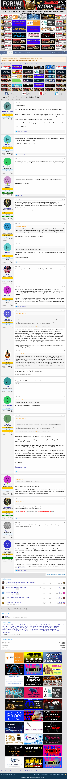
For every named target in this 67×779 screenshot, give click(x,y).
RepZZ (7, 604)
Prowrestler (35, 624)
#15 (64, 476)
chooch (62, 624)
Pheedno (24, 624)
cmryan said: (19, 353)
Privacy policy (53, 774)
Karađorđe (4, 624)
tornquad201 (59, 598)
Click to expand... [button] (40, 326)
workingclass (53, 624)
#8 (64, 266)
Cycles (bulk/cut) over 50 (13, 602)
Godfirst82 (46, 630)
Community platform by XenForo (33, 777)
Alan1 (27, 629)
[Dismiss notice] (64, 59)
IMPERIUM (45, 626)
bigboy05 (51, 626)
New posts (3, 54)
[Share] (63, 103)
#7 (64, 243)
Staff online (5, 613)
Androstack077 (20, 626)
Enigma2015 (24, 630)
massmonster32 (17, 624)
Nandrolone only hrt (12, 592)
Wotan (7, 589)
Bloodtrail (14, 629)
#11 (64, 350)
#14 (64, 415)
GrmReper (8, 626)
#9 (64, 286)
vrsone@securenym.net (20, 465)
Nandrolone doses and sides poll (16, 587)
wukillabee (40, 627)
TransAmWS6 (53, 627)
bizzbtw (7, 583)
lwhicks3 (38, 629)
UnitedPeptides (32, 626)
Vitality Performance (27, 627)
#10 (64, 310)
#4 (64, 177)
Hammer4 (41, 630)
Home (3, 52)
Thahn (11, 627)
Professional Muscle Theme (9, 774)
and (22, 131)
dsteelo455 (13, 626)
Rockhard (60, 588)
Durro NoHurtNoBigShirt (44, 624)
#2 (64, 136)
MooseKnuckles (21, 629)
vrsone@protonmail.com (20, 467)
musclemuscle (32, 629)
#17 (64, 522)
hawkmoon (59, 603)
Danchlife (62, 649)
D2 (7, 624)
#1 (64, 102)
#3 (64, 158)
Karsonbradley (59, 593)
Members (27, 52)
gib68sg (15, 627)
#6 (64, 223)
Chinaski (35, 627)
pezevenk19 (56, 626)
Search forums (10, 54)
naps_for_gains (5, 627)
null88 (58, 624)
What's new (18, 52)
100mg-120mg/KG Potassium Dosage (17, 597)
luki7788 (60, 583)
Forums (10, 52)
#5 (64, 199)
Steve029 (19, 627)
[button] (22, 52)
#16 (64, 498)
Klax (7, 599)
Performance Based (6, 99)
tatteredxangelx (34, 630)
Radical (54, 629)
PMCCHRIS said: (20, 313)
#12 (64, 378)
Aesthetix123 (46, 627)
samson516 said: (20, 226)
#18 (64, 541)
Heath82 (15, 630)
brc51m (26, 626)
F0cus (7, 594)
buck (10, 629)
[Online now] (7, 143)
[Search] (64, 52)
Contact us (37, 774)
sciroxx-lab (39, 626)
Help (58, 774)
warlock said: (19, 247)
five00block (49, 629)
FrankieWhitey (57, 630)
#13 (64, 396)
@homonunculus (22, 567)
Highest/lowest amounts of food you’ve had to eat (21, 582)
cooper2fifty (29, 624)
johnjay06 (43, 629)
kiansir (29, 630)
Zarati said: (18, 399)
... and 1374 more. (6, 632)
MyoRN (11, 624)
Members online (6, 622)
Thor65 (51, 630)
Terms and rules (44, 774)
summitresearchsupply (7, 630)
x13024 (3, 626)
